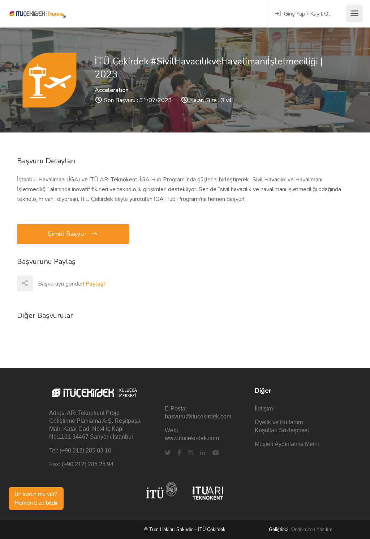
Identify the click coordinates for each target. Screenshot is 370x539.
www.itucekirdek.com (192, 438)
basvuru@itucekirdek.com (198, 416)
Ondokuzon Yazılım (311, 529)
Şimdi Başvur (68, 234)
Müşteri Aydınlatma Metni (287, 444)
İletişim (264, 408)
